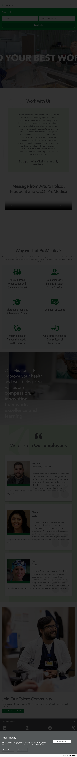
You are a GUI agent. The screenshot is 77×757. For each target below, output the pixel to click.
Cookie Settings (8, 750)
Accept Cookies (62, 741)
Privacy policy (22, 750)
